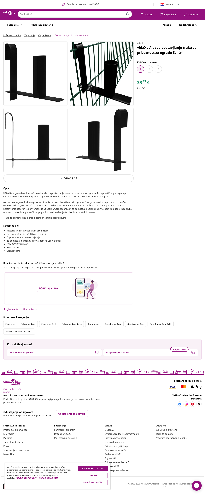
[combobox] (75, 14)
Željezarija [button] (10, 324)
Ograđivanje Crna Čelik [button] (160, 324)
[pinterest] (192, 404)
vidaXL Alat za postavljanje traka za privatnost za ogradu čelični (167, 50)
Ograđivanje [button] (93, 324)
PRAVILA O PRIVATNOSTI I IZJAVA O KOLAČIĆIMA (36, 478)
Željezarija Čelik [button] (48, 324)
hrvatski (169, 4)
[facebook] (179, 404)
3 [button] (158, 69)
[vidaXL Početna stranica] (9, 13)
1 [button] (140, 69)
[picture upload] (84, 288)
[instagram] (186, 404)
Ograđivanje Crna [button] (113, 324)
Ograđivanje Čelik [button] (135, 324)
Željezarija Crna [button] (28, 324)
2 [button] (149, 69)
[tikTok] (199, 404)
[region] (57, 476)
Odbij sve (93, 475)
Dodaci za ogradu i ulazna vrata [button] (20, 331)
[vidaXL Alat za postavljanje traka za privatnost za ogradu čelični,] (35, 74)
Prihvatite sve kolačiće (92, 468)
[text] (143, 83)
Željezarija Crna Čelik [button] (72, 324)
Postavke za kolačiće (115, 450)
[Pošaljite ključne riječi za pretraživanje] (128, 14)
